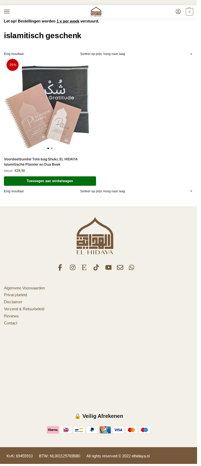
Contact (10, 323)
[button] (189, 11)
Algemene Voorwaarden (24, 288)
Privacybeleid (15, 295)
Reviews (11, 316)
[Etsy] (85, 269)
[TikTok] (96, 269)
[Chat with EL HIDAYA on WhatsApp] (132, 269)
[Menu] (12, 12)
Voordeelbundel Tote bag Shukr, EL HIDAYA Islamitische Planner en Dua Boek (41, 161)
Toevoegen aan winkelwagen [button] (50, 181)
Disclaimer (13, 302)
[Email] (120, 269)
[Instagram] (73, 269)
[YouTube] (108, 269)
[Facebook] (61, 269)
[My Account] (178, 11)
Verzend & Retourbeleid (24, 309)
